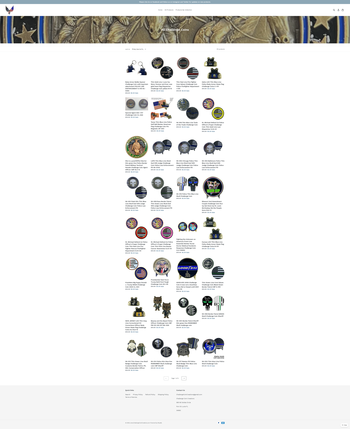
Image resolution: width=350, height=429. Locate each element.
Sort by (127, 49)
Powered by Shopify (156, 423)
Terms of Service (131, 397)
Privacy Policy (138, 394)
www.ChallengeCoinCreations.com (140, 423)
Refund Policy (150, 394)
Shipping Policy (163, 394)
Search (127, 394)
